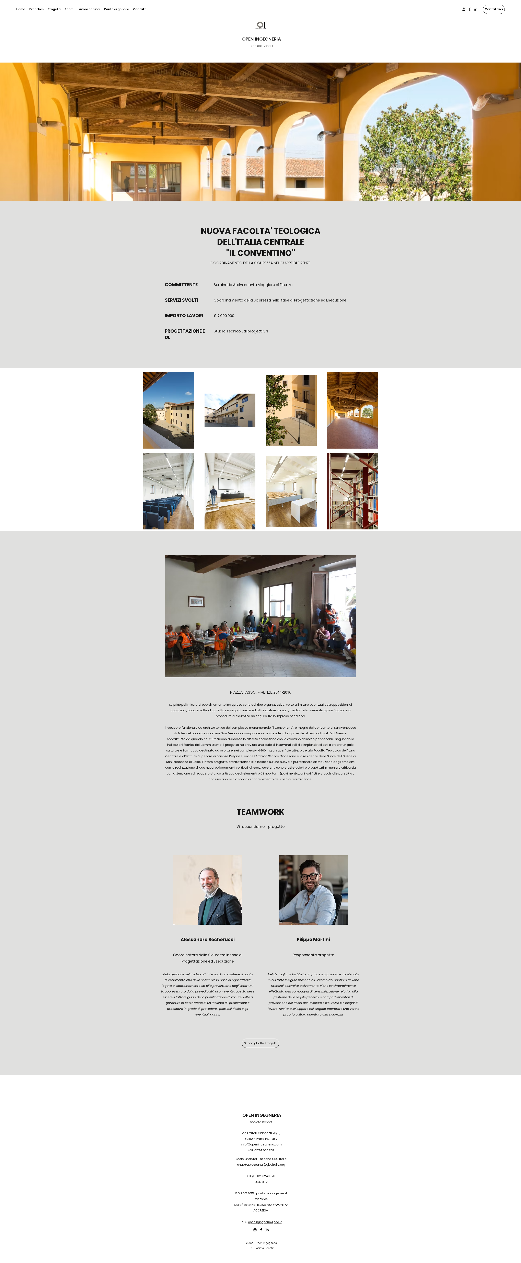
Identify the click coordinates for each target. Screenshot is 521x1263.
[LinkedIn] (476, 9)
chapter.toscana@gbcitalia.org (261, 1164)
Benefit (267, 1122)
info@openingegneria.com (261, 1144)
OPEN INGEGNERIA (261, 39)
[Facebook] (470, 9)
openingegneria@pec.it (265, 1222)
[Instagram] (464, 9)
